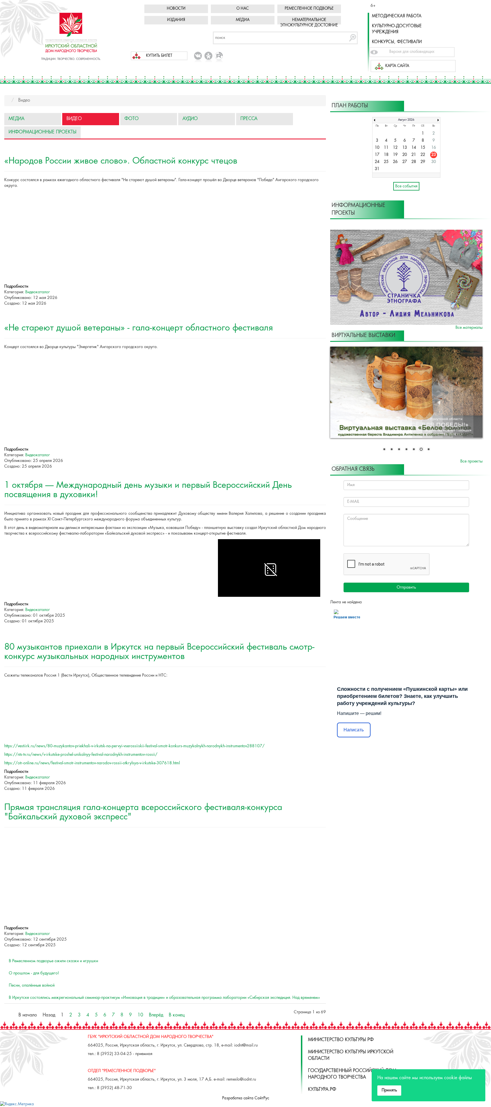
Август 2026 (406, 120)
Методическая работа (396, 16)
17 (377, 155)
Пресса (248, 118)
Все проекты (471, 461)
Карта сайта (397, 66)
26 (395, 162)
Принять (389, 1090)
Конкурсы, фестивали (397, 42)
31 (377, 169)
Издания (176, 20)
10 (140, 1015)
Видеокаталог (37, 292)
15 (423, 148)
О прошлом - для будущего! (34, 973)
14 (413, 148)
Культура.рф (322, 1089)
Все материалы (468, 327)
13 (404, 148)
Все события (406, 186)
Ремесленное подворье (309, 9)
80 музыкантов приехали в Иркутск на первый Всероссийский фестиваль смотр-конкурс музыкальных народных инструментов (159, 652)
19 (395, 155)
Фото (131, 118)
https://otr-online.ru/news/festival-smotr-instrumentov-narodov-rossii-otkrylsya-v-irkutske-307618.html (92, 763)
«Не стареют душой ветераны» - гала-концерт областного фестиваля (138, 328)
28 (413, 162)
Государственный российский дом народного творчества (352, 1074)
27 (404, 162)
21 (413, 155)
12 (395, 148)
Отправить (406, 587)
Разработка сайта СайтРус (245, 1098)
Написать (354, 729)
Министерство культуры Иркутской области (350, 1055)
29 (423, 162)
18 (386, 155)
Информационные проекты (42, 132)
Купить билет (159, 56)
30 (433, 162)
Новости (176, 9)
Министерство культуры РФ (341, 1039)
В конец (176, 1015)
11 (386, 148)
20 (404, 155)
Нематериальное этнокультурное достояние (309, 23)
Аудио (190, 118)
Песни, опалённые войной (32, 985)
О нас (242, 9)
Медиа (242, 20)
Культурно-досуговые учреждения (397, 29)
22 (423, 155)
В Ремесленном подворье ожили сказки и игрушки (53, 961)
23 (433, 155)
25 (386, 162)
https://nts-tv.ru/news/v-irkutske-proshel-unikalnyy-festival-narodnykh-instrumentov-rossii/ (80, 754)
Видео (74, 118)
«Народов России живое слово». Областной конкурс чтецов (120, 161)
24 (377, 162)
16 (433, 148)
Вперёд (156, 1015)
